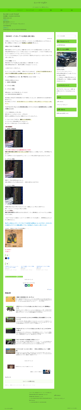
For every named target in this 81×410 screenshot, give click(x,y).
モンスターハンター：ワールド (11, 276)
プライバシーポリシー (62, 104)
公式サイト (6, 20)
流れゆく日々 (20, 276)
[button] (75, 36)
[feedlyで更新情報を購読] (29, 285)
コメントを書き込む (29, 381)
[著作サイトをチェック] (26, 285)
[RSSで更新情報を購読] (31, 285)
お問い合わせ (60, 101)
